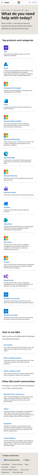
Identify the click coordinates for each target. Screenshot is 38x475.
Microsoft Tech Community (14, 394)
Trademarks (5, 472)
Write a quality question (13, 358)
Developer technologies (12, 88)
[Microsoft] (19, 2)
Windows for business (12, 298)
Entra (6, 105)
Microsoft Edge (9, 158)
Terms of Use (25, 470)
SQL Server (8, 242)
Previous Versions (17, 464)
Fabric (6, 409)
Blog (26, 464)
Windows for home (11, 315)
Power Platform (9, 438)
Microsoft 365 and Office (13, 121)
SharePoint (8, 224)
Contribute (4, 467)
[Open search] (29, 2)
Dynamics (7, 423)
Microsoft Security (10, 176)
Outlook (7, 207)
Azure (6, 68)
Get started (8, 345)
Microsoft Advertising (12, 139)
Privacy (12, 467)
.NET (5, 51)
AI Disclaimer (5, 464)
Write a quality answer (12, 371)
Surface (6, 262)
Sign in (34, 2)
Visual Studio (8, 280)
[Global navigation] (2, 2)
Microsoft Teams (10, 192)
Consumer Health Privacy (9, 470)
